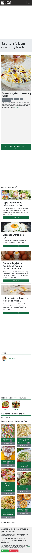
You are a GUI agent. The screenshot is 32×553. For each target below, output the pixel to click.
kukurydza (16, 99)
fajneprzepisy (12, 358)
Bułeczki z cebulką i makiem (24, 510)
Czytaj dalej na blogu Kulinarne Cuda (16, 147)
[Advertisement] (16, 23)
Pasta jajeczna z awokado (24, 488)
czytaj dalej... (17, 107)
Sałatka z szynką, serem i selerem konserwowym (23, 441)
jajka (12, 99)
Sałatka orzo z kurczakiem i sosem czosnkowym (8, 512)
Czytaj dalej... (16, 217)
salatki (21, 99)
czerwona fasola (6, 99)
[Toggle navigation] (28, 2)
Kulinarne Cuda (8, 443)
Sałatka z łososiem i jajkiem (8, 440)
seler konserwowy (6, 100)
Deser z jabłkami (8, 462)
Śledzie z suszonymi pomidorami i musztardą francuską (8, 486)
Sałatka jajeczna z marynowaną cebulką (24, 464)
